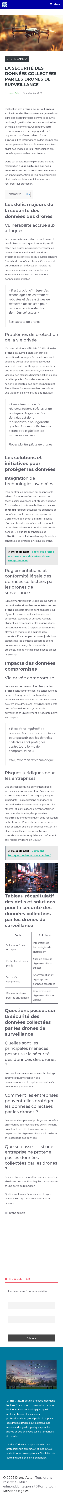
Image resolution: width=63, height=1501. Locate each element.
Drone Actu (13, 93)
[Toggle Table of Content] (26, 194)
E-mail (13, 1313)
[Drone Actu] (4, 4)
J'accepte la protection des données (30, 1329)
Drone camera (17, 58)
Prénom (14, 1299)
